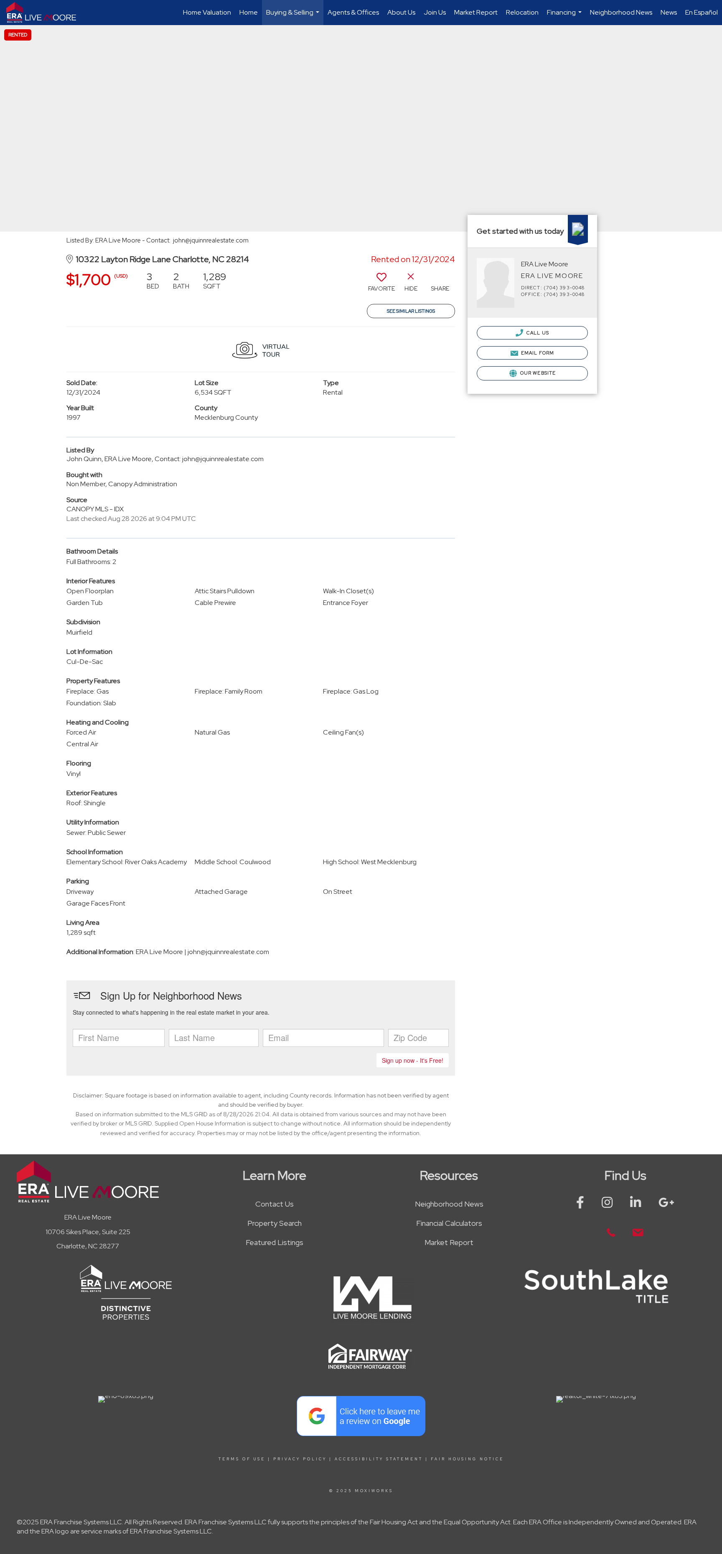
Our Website (537, 373)
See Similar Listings (411, 311)
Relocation (522, 12)
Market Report (476, 12)
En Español (701, 12)
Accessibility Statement (379, 1459)
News (669, 12)
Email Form (537, 353)
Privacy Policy (300, 1459)
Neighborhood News (621, 12)
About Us (401, 12)
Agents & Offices (353, 12)
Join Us (435, 12)
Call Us (537, 333)
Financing (565, 16)
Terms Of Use (242, 1459)
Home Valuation (207, 12)
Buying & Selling (293, 16)
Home (248, 12)
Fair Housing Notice (467, 1459)
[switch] (381, 284)
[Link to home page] (45, 12)
